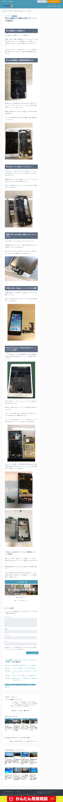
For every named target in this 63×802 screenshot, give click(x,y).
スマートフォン (23, 660)
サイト (6, 641)
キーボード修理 (14, 795)
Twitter (21, 710)
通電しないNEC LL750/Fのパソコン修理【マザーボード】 (24, 741)
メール (6, 635)
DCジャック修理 (10, 794)
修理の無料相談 (55, 1)
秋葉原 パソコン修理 (57, 6)
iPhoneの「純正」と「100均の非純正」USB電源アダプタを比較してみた (24, 679)
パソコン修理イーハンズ (22, 600)
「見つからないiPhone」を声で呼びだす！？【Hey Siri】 (24, 672)
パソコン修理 (48, 6)
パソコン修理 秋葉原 (7, 791)
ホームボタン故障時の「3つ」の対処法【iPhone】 (24, 668)
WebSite (15, 710)
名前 (6, 629)
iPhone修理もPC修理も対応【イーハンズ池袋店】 (24, 665)
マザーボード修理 (18, 794)
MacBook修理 (21, 795)
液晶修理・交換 (9, 661)
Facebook (27, 710)
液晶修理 (3, 794)
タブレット (33, 660)
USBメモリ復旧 (7, 795)
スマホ (15, 660)
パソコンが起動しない (26, 794)
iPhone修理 (8, 660)
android (7, 686)
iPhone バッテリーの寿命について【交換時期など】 (24, 675)
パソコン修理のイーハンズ (13, 699)
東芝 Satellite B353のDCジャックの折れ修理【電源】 (18, 737)
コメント (7, 617)
